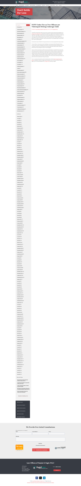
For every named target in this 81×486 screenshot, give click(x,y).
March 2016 (19, 265)
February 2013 (19, 337)
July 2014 (18, 304)
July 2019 (18, 188)
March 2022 (19, 126)
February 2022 (19, 128)
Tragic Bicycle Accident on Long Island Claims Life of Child (23, 383)
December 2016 (19, 248)
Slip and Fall (19, 95)
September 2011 (20, 364)
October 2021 (19, 135)
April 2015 (19, 287)
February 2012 (19, 354)
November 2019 (20, 180)
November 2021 (20, 133)
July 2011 (18, 368)
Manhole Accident (20, 70)
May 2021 (19, 145)
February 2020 (19, 174)
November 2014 (20, 296)
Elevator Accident (20, 50)
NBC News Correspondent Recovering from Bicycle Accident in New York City (23, 389)
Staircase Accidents (20, 97)
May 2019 (19, 192)
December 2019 (19, 178)
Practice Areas (32, 5)
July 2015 (18, 281)
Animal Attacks (19, 29)
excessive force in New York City (37, 33)
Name (17, 431)
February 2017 (19, 244)
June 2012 (19, 347)
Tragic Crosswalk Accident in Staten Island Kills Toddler (23, 386)
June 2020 (19, 166)
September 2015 (20, 277)
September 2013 (20, 323)
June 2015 (19, 283)
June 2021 (19, 143)
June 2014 (19, 306)
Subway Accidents (20, 99)
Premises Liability (20, 83)
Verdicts (47, 5)
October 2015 (19, 275)
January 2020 (19, 176)
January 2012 (19, 356)
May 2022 (19, 122)
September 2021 (20, 137)
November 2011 (20, 360)
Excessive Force (55, 29)
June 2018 (19, 213)
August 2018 (19, 209)
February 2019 (19, 197)
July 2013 (18, 327)
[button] (80, 480)
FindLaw (52, 482)
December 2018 (19, 201)
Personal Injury (20, 402)
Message (17, 436)
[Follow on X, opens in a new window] (40, 478)
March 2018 (19, 219)
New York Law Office (25, 470)
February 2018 (19, 221)
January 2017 (19, 246)
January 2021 (19, 153)
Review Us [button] (57, 470)
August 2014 (19, 302)
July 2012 (18, 345)
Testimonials (38, 5)
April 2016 (19, 263)
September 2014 (20, 300)
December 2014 (19, 294)
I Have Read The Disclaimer (40, 445)
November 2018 (20, 203)
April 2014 (19, 310)
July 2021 (18, 141)
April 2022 (19, 124)
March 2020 (19, 172)
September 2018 (20, 207)
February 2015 (19, 290)
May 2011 (19, 372)
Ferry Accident (19, 60)
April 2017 (19, 240)
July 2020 (18, 164)
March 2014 (19, 312)
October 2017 (19, 228)
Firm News (19, 64)
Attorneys (27, 5)
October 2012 (19, 341)
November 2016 (20, 250)
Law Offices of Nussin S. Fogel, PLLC (41, 29)
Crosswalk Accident (20, 43)
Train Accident (19, 103)
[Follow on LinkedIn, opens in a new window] (44, 478)
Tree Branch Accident (20, 105)
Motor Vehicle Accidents (21, 72)
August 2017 (19, 232)
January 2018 (19, 223)
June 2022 (19, 120)
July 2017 (18, 234)
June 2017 (19, 236)
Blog (57, 5)
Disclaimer (40, 443)
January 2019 (19, 199)
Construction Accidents (21, 41)
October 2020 (19, 159)
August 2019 (19, 186)
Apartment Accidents (20, 31)
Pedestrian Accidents (20, 76)
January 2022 (19, 130)
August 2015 (19, 279)
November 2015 (20, 273)
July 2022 (18, 118)
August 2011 (19, 366)
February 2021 (19, 151)
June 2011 (19, 370)
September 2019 (20, 184)
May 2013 (19, 331)
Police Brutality (19, 79)
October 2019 (19, 182)
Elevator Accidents (20, 52)
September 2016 (20, 254)
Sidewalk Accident (20, 93)
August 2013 (19, 325)
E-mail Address (35, 431)
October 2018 (19, 205)
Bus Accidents (19, 37)
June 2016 (19, 259)
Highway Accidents (20, 66)
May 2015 (19, 285)
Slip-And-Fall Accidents (21, 411)
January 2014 (19, 316)
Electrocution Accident (20, 48)
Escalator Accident (20, 54)
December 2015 (19, 271)
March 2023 (19, 116)
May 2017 (19, 238)
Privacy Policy (37, 482)
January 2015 (19, 292)
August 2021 (19, 139)
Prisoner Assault (20, 85)
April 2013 (19, 333)
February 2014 (19, 314)
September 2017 (20, 230)
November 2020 (20, 157)
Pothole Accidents (20, 81)
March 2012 (19, 352)
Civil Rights (19, 39)
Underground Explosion (21, 109)
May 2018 (19, 215)
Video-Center (52, 5)
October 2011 (19, 362)
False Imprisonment (20, 58)
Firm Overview (21, 5)
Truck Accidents (19, 107)
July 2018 (18, 211)
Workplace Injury (20, 110)
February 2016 (19, 267)
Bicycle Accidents (20, 33)
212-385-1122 (47, 61)
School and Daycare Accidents (22, 89)
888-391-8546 (61, 3)
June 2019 (19, 190)
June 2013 (19, 329)
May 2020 (19, 168)
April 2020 (19, 170)
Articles (43, 5)
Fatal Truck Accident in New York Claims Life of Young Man (22, 392)
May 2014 (19, 308)
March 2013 (19, 335)
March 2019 (19, 195)
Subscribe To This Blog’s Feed (23, 395)
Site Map (32, 482)
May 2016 (19, 261)
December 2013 (19, 318)
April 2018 (19, 217)
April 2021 (19, 147)
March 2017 (19, 242)
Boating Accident (20, 35)
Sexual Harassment (20, 91)
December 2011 (19, 358)
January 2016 (19, 269)
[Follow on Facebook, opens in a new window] (37, 478)
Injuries (18, 68)
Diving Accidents (19, 45)
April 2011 (19, 374)
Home (17, 5)
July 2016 (18, 257)
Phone (50, 431)
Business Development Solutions (44, 482)
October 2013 (19, 321)
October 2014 (19, 298)
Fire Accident (19, 62)
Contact (60, 5)
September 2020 (20, 161)
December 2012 (19, 339)
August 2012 (19, 343)
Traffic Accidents (20, 101)
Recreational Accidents (21, 87)
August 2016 (19, 256)
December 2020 (19, 155)
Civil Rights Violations (21, 416)
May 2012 (19, 349)
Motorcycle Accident (20, 74)
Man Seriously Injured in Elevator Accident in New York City (22, 380)
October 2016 (19, 252)
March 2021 (19, 149)
